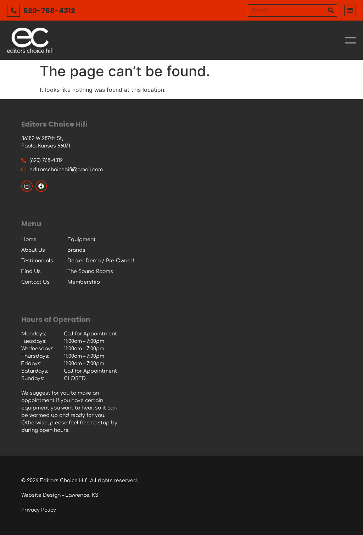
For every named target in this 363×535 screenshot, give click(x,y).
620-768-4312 (49, 11)
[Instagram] (27, 186)
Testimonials (37, 260)
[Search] (330, 10)
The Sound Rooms (90, 271)
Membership (83, 282)
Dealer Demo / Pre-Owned (100, 260)
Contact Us (35, 282)
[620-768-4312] (13, 10)
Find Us (31, 271)
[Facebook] (41, 186)
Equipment (81, 239)
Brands (76, 250)
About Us (33, 250)
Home (29, 239)
